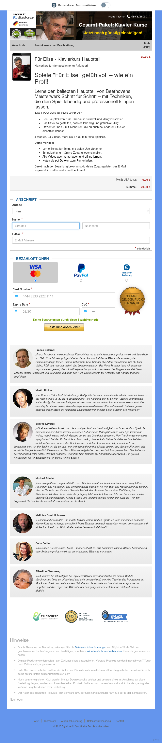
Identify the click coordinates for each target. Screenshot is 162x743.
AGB (36, 720)
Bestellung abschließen (64, 327)
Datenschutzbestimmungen (90, 647)
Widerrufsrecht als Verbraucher (104, 651)
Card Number (21, 289)
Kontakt (120, 720)
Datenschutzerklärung (99, 720)
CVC (84, 304)
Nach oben (17, 699)
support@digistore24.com (55, 674)
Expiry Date (20, 304)
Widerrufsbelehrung (71, 720)
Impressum (50, 720)
